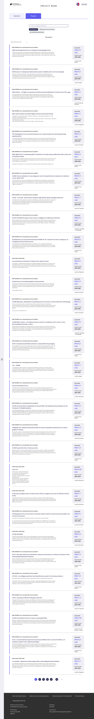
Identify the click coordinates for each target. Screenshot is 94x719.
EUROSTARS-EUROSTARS (38, 32)
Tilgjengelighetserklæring (18, 700)
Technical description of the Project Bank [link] (62, 696)
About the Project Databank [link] (19, 696)
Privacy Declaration (79, 696)
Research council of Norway (47, 29)
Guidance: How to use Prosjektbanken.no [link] (39, 696)
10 (56, 679)
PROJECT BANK (48, 5)
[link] (77, 4)
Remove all (34, 29)
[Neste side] (62, 679)
